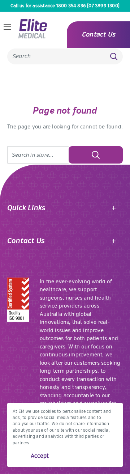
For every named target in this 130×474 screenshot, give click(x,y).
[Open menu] (7, 27)
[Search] (114, 56)
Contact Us (98, 34)
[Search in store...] (96, 155)
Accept (40, 456)
